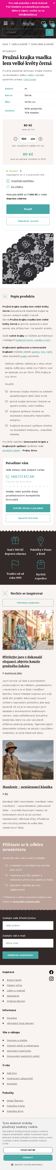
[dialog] (28, 1144)
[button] (14, 171)
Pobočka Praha (16, 1105)
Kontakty (12, 1083)
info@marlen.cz (28, 14)
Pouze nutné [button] (28, 1150)
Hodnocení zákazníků (20, 1078)
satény (36, 351)
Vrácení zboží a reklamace (23, 1045)
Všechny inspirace (28, 602)
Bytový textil (14, 980)
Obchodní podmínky (19, 1050)
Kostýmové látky (13, 673)
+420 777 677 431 (22, 476)
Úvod (5, 44)
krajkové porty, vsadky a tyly (33, 340)
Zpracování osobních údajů (23, 1056)
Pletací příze (14, 985)
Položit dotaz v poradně (28, 508)
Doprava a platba (17, 1040)
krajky (23, 356)
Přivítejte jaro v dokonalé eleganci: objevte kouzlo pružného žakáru (22, 661)
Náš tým (12, 1073)
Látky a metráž (19, 44)
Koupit (28, 209)
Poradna (12, 1018)
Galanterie (13, 995)
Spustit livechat (28, 518)
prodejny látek (11, 450)
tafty (49, 351)
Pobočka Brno (15, 1111)
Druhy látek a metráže (42, 44)
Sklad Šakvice (15, 1100)
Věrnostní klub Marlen (20, 1023)
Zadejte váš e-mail (13, 935)
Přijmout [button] (28, 1157)
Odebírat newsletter (20, 955)
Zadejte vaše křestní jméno (19, 918)
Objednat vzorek (28, 221)
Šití (6, 794)
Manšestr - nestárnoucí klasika (27, 787)
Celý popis (29, 79)
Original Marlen (16, 1001)
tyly (43, 351)
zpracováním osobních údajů (26, 901)
